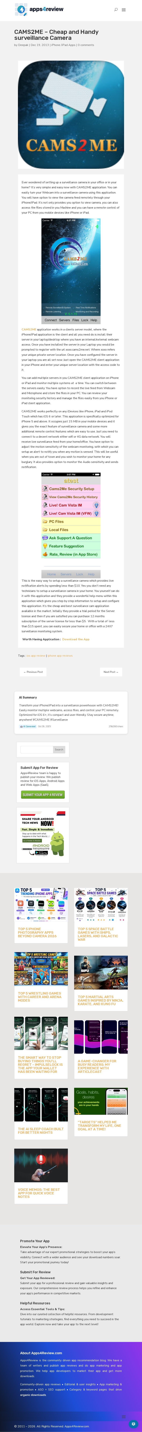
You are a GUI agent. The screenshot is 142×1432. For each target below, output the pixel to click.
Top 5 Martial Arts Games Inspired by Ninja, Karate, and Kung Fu (100, 1000)
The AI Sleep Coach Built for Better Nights (41, 1131)
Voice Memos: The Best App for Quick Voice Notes (39, 1193)
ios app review (36, 656)
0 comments (86, 45)
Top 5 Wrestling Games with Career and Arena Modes (39, 997)
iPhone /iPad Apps (63, 45)
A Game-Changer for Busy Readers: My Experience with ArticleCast (97, 1066)
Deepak (23, 45)
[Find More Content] (133, 1424)
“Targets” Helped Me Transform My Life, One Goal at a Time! (99, 1125)
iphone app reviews (60, 656)
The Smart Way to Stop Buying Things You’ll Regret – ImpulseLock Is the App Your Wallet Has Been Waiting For (40, 1064)
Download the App (75, 639)
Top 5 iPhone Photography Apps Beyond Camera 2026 (37, 932)
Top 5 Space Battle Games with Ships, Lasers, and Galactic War (98, 934)
